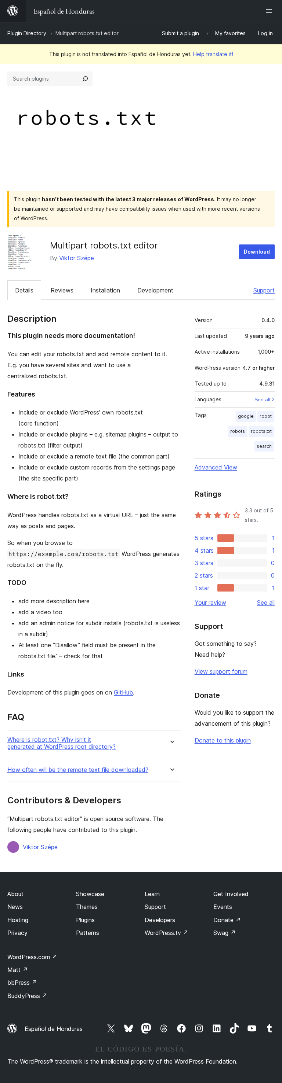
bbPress (22, 982)
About (15, 894)
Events (222, 906)
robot (266, 416)
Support (264, 290)
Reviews (62, 290)
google (246, 416)
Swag (224, 932)
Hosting (17, 920)
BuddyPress (27, 995)
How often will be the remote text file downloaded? (77, 769)
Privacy (17, 932)
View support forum (221, 671)
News (15, 906)
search (264, 446)
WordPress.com (32, 957)
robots (237, 431)
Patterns (87, 932)
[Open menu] (270, 11)
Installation (105, 290)
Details (24, 290)
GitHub (123, 692)
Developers (160, 920)
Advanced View (216, 467)
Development (155, 290)
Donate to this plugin (223, 740)
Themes (87, 906)
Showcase (90, 894)
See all (266, 602)
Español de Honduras (54, 1028)
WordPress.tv (166, 932)
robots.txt (261, 431)
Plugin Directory (26, 33)
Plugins (85, 920)
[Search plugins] (85, 78)
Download (257, 251)
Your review (210, 602)
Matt (17, 969)
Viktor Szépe (76, 258)
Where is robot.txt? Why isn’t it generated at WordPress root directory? (61, 743)
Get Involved (231, 894)
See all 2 (264, 399)
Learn (152, 894)
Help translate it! (213, 54)
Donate (227, 920)
